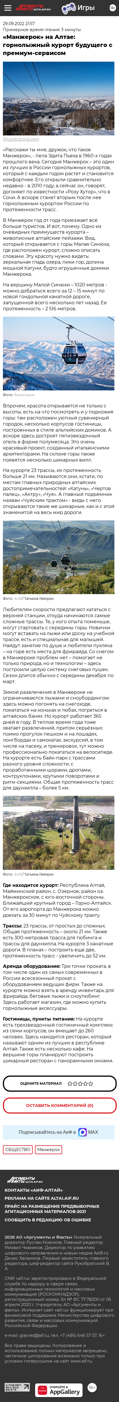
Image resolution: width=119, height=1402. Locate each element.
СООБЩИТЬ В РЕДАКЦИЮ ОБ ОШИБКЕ (48, 1220)
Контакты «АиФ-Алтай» (34, 1190)
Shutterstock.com (21, 139)
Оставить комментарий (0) (59, 1105)
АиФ (18, 598)
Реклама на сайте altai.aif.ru (42, 1198)
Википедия (24, 395)
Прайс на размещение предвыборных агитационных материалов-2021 (52, 1209)
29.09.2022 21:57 (19, 23)
